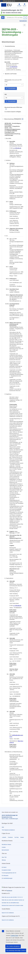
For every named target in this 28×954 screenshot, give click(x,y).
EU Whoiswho (5, 875)
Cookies (4, 847)
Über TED (4, 857)
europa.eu (9, 890)
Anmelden (19, 5)
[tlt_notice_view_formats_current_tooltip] (22, 119)
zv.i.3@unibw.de (13, 66)
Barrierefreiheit (5, 850)
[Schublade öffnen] (3, 29)
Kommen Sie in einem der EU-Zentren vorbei (12, 905)
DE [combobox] (6, 84)
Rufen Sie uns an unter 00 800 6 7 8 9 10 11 (12, 897)
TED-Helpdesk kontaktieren (8, 830)
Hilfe (3, 827)
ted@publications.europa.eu (16, 736)
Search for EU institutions (8, 912)
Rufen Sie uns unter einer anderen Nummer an (13, 900)
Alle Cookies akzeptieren (13, 946)
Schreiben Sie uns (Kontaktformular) (10, 902)
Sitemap (4, 860)
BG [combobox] (6, 97)
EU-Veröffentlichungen (7, 878)
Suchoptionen (23, 20)
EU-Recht (4, 867)
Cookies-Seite (14, 935)
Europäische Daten (6, 870)
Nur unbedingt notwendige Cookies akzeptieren (16, 950)
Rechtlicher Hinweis (6, 844)
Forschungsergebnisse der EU (9, 872)
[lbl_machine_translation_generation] (6, 109)
